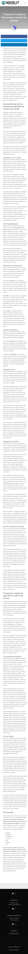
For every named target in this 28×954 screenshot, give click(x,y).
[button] (14, 36)
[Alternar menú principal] (25, 3)
